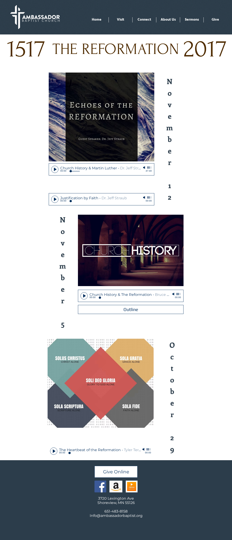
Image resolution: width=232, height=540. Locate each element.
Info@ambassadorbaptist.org (116, 515)
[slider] (149, 167)
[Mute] (144, 167)
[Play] (55, 169)
